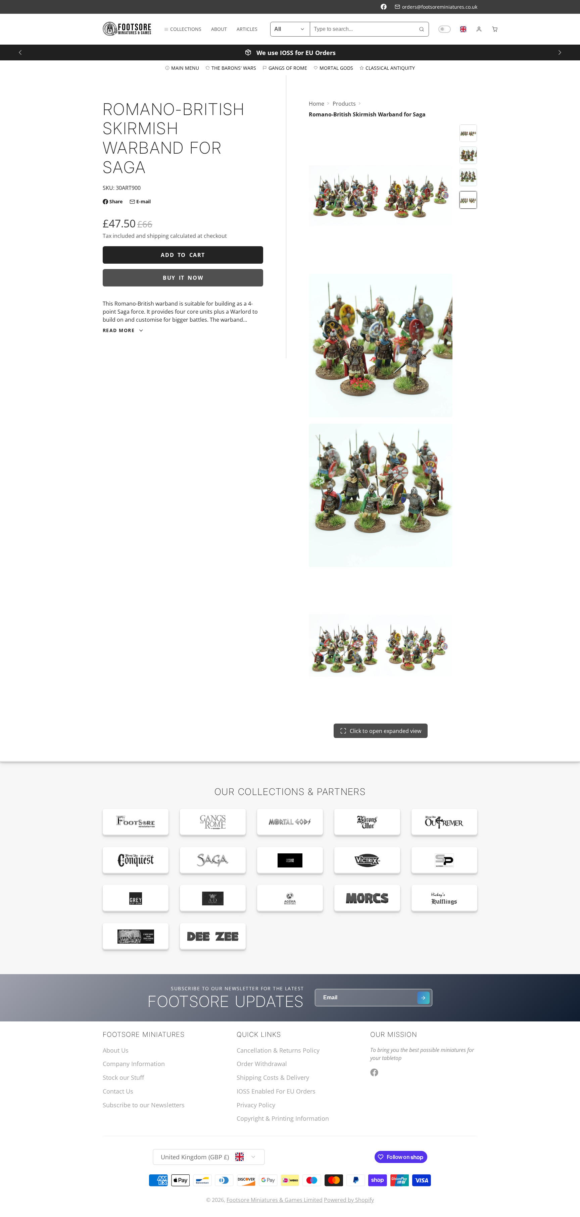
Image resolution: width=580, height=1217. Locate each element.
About (219, 29)
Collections (185, 29)
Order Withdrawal (262, 1064)
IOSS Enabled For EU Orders (276, 1091)
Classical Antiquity (390, 67)
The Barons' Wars (233, 67)
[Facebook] (384, 7)
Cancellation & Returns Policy (278, 1050)
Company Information (134, 1064)
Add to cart (183, 255)
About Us (116, 1050)
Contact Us (118, 1091)
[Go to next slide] (559, 52)
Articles (247, 29)
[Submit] (423, 998)
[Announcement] (290, 52)
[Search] (422, 29)
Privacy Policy (256, 1105)
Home (316, 103)
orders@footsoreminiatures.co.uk (439, 7)
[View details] (135, 822)
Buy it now (183, 277)
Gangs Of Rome (288, 67)
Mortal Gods (336, 67)
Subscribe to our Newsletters (144, 1105)
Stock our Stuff (123, 1077)
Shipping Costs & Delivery (273, 1077)
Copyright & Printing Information (283, 1118)
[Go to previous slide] (20, 52)
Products (344, 103)
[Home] (127, 29)
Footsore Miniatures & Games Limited (275, 1200)
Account (479, 29)
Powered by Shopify (349, 1200)
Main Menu (185, 67)
